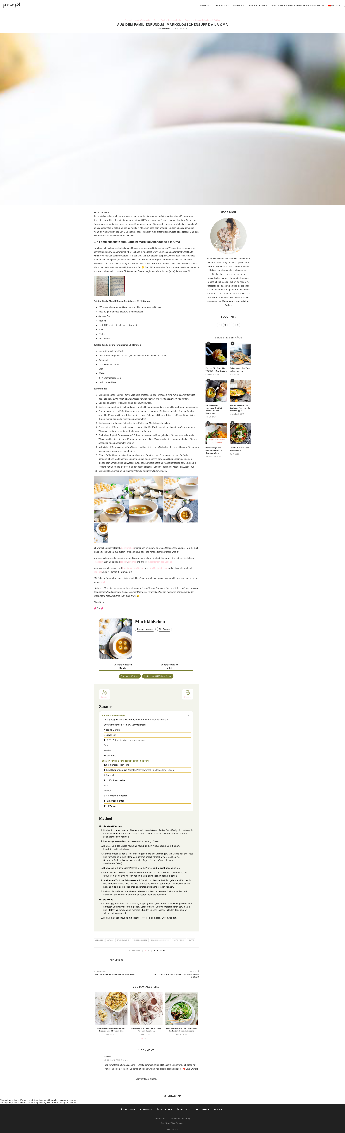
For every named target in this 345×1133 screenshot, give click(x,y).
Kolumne (237, 5)
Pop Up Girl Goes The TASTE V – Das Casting (216, 369)
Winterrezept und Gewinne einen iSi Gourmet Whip (214, 450)
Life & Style (221, 5)
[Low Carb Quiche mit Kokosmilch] (240, 433)
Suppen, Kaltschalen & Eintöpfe (207, 20)
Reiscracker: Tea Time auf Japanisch (240, 369)
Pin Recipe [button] (164, 629)
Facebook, (127, 568)
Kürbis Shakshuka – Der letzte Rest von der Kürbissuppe (240, 408)
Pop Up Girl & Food (158, 568)
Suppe (191, 940)
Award (110, 940)
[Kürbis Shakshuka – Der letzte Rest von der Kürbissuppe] (240, 391)
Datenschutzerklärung (180, 1119)
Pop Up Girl (165, 28)
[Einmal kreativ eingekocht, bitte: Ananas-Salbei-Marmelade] (216, 391)
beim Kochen (127, 548)
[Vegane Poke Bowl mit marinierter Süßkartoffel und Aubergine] (181, 1008)
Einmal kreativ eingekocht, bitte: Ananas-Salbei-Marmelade (214, 409)
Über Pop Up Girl (256, 5)
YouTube (98, 572)
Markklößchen (140, 940)
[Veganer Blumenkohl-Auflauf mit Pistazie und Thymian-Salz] (111, 1008)
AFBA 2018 (99, 940)
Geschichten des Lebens (160, 562)
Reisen (123, 562)
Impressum (159, 1119)
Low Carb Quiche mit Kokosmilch (239, 449)
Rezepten (98, 562)
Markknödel (179, 940)
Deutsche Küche (174, 20)
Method (187, 697)
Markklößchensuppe (160, 940)
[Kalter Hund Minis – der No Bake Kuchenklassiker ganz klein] (146, 1008)
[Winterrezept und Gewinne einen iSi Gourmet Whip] (216, 433)
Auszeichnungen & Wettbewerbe (137, 20)
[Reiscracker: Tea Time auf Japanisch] (240, 354)
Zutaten (104, 697)
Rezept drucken (101, 212)
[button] (189, 715)
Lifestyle (132, 562)
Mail (103, 582)
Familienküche (123, 940)
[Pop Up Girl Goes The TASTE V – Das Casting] (216, 354)
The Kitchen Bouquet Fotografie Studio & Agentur (297, 5)
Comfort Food (159, 20)
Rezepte (204, 5)
